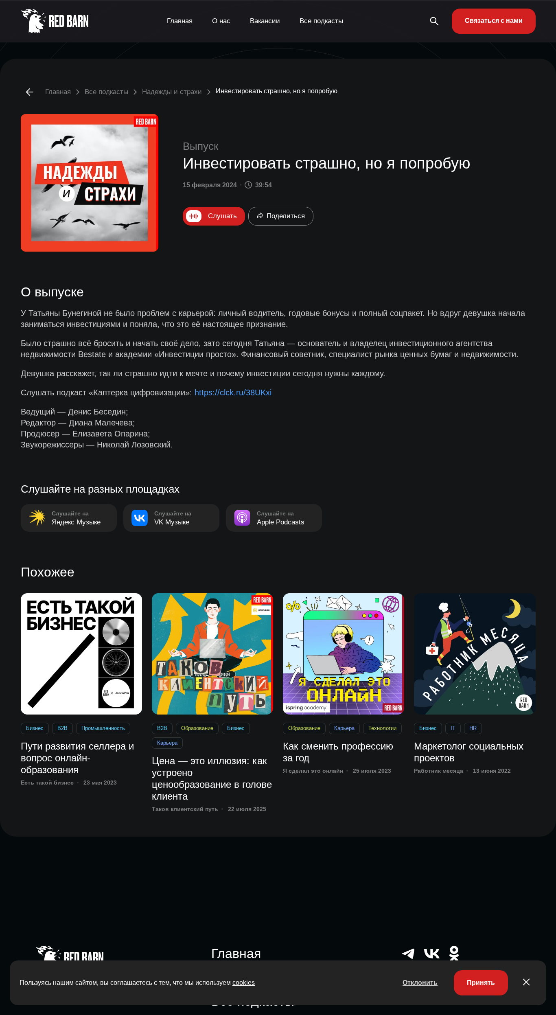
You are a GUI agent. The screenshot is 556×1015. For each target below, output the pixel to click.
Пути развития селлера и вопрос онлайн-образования (77, 758)
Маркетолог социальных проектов (468, 752)
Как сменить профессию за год (338, 752)
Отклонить (420, 982)
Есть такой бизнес (47, 782)
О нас (221, 21)
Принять (481, 982)
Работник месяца (438, 770)
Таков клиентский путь (185, 809)
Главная (180, 21)
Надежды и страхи (172, 92)
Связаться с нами (494, 20)
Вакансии (265, 21)
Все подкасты (321, 21)
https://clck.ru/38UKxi (233, 392)
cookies (243, 982)
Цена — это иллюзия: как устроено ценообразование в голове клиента (212, 778)
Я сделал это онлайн (313, 770)
